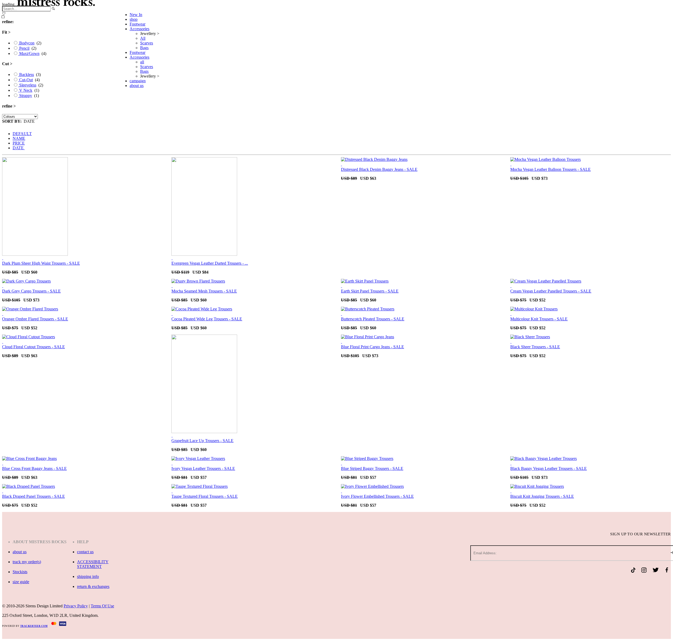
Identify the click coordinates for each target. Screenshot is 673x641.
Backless (26, 74)
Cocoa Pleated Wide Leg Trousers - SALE (206, 319)
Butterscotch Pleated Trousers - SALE (372, 319)
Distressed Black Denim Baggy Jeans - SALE (379, 169)
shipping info (88, 576)
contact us (85, 552)
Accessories (139, 29)
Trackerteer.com (34, 626)
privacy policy (76, 606)
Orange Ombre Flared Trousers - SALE (35, 319)
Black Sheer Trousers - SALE (535, 347)
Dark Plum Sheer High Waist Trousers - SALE (41, 263)
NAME (19, 138)
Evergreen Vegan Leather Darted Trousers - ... (209, 263)
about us (137, 85)
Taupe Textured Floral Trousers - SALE (204, 496)
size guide (21, 582)
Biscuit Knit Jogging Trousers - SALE (542, 496)
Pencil (23, 48)
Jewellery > (149, 33)
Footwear (137, 24)
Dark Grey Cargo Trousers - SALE (31, 291)
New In (136, 14)
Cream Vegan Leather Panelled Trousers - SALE (550, 291)
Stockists (20, 572)
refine (9, 106)
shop (133, 19)
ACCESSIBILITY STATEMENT (93, 564)
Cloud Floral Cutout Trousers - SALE (33, 347)
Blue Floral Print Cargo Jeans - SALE (372, 347)
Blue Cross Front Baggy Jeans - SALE (34, 468)
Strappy (25, 95)
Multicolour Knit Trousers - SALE (539, 319)
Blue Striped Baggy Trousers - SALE (372, 468)
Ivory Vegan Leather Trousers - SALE (203, 468)
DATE (19, 148)
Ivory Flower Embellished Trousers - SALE (377, 496)
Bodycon (26, 43)
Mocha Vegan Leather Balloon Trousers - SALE (550, 169)
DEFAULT (22, 133)
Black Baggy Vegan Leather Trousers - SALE (548, 468)
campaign (138, 81)
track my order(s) (27, 562)
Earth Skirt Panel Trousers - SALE (370, 291)
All (142, 38)
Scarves (146, 43)
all (142, 62)
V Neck (25, 90)
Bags (144, 47)
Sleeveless (27, 85)
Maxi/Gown (28, 53)
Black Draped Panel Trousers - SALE (33, 496)
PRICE (19, 143)
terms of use (102, 606)
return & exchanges (93, 586)
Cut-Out (25, 80)
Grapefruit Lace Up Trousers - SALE (202, 440)
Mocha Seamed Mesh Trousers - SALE (204, 291)
